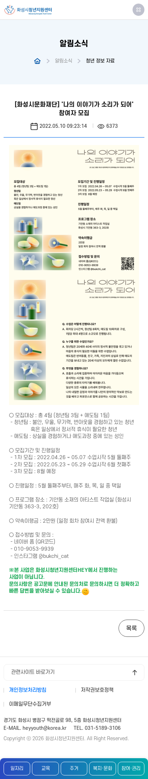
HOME (37, 61)
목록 (131, 628)
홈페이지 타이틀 (28, 10)
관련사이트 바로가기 (33, 672)
